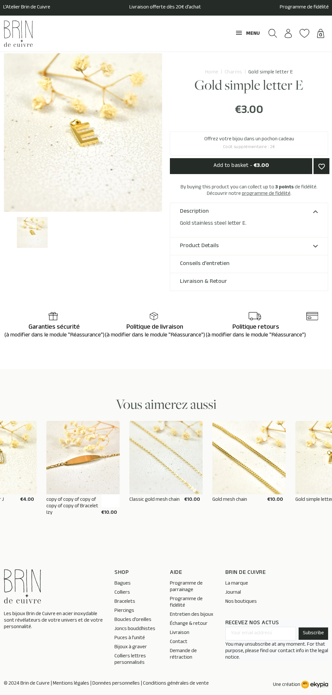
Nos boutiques (241, 602)
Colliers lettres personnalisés (130, 659)
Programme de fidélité (304, 7)
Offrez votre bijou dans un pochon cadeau (249, 143)
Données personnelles (116, 683)
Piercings (124, 611)
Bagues (122, 583)
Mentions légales (71, 683)
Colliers (122, 592)
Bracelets (124, 602)
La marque (236, 583)
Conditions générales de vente (176, 683)
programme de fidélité (266, 194)
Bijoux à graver (130, 647)
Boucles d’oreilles (132, 620)
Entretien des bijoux (191, 615)
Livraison (179, 633)
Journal (233, 592)
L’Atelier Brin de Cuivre (26, 7)
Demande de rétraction (183, 654)
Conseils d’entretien (205, 264)
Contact (178, 642)
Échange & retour (189, 624)
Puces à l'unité (129, 638)
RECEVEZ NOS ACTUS (252, 623)
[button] (273, 33)
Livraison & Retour (203, 282)
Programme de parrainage (186, 587)
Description (194, 212)
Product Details (199, 246)
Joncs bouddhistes (134, 629)
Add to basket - (241, 166)
